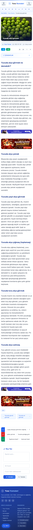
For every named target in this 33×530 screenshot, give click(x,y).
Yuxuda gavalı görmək (9, 416)
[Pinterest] (13, 500)
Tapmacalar (6, 515)
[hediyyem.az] (16, 144)
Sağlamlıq (5, 518)
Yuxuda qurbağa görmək (21, 434)
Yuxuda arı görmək (22, 416)
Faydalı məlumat (7, 520)
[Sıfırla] (26, 49)
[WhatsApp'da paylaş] (8, 49)
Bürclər (5, 511)
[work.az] (16, 132)
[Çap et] (30, 49)
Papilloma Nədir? (10, 439)
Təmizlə (22, 477)
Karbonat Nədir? (22, 439)
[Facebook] (2, 500)
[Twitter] (6, 500)
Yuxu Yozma (11, 13)
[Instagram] (9, 500)
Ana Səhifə (4, 13)
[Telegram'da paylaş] (3, 49)
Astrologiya (6, 513)
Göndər (10, 477)
